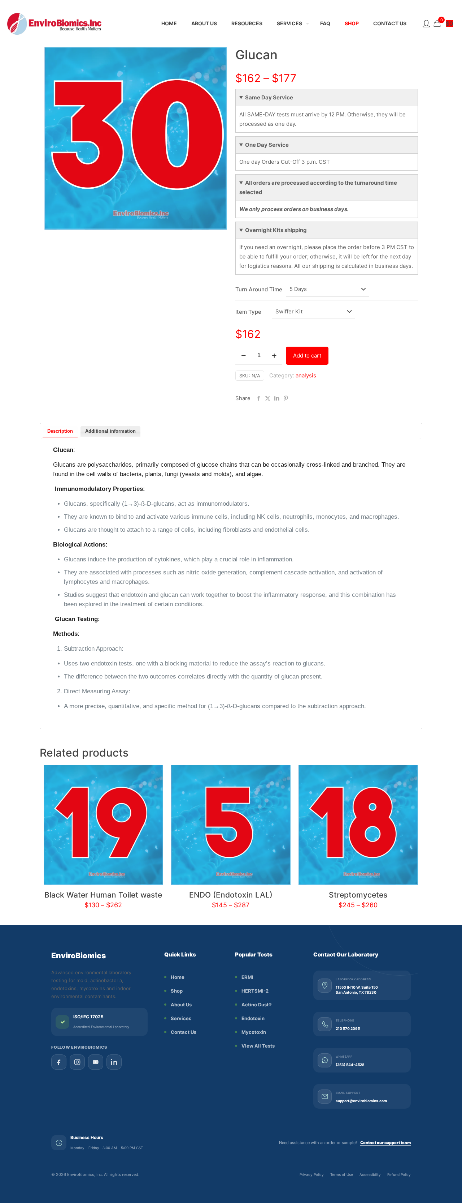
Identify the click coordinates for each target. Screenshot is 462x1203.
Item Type (248, 311)
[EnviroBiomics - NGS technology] (72, 23)
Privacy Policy (312, 1174)
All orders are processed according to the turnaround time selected (318, 187)
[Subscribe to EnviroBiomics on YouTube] (95, 1062)
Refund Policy (399, 1174)
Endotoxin (253, 1018)
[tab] (60, 431)
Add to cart (307, 355)
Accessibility (370, 1174)
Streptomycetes (358, 894)
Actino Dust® (256, 1004)
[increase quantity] (274, 355)
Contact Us (183, 1032)
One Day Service (267, 144)
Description (60, 431)
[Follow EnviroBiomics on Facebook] (58, 1062)
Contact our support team (385, 1142)
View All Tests (258, 1046)
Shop (177, 991)
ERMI (247, 977)
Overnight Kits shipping (276, 230)
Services (181, 1018)
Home (177, 977)
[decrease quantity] (243, 355)
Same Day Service (269, 97)
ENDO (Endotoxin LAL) (231, 894)
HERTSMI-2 (255, 991)
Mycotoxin (253, 1032)
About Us (181, 1004)
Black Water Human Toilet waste (103, 894)
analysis (306, 375)
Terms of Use (341, 1174)
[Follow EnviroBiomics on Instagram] (77, 1062)
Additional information (110, 431)
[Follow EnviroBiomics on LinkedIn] (114, 1062)
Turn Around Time (258, 289)
